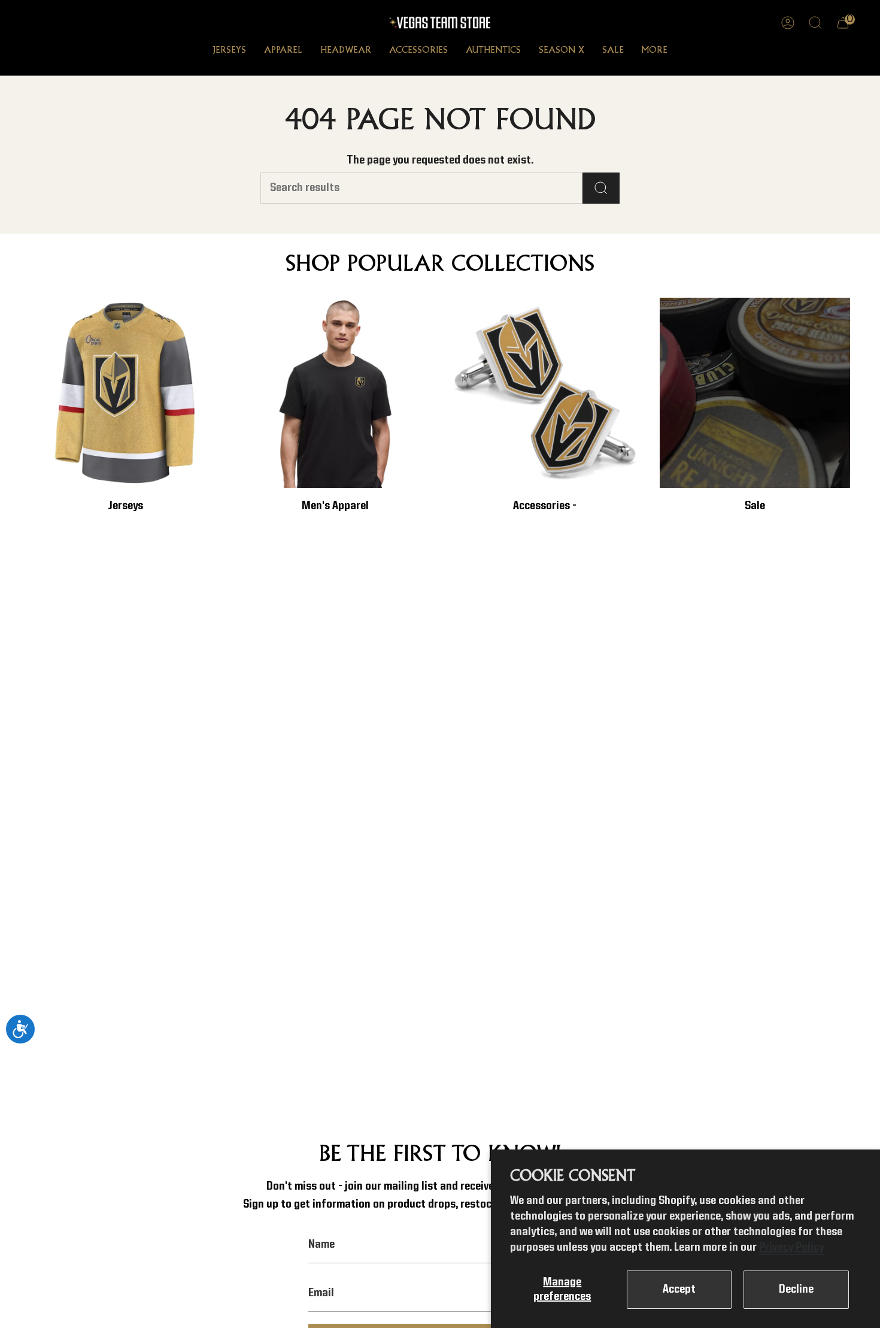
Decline (796, 1290)
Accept (679, 1290)
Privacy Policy (791, 1248)
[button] (229, 51)
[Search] (601, 188)
